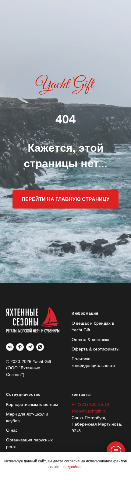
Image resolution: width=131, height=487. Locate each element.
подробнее (73, 467)
